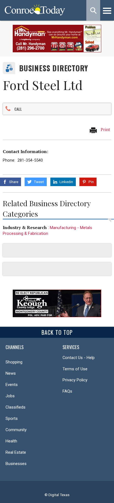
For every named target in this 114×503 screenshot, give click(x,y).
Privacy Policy (75, 379)
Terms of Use (75, 368)
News (11, 373)
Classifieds (15, 407)
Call (18, 109)
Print (105, 129)
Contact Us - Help (79, 357)
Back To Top (57, 332)
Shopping (14, 362)
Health (11, 441)
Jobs (10, 395)
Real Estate (16, 452)
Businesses (16, 463)
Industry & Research (25, 227)
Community (16, 429)
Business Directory (53, 68)
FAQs (67, 391)
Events (12, 384)
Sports (12, 418)
